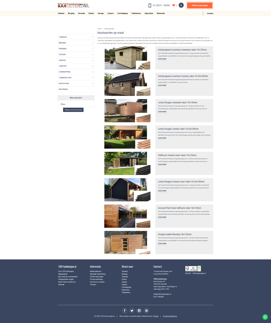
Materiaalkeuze (95, 271)
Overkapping (122, 13)
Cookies (93, 285)
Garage (101, 13)
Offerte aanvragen (200, 5)
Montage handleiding (97, 274)
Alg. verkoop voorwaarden (67, 277)
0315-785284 (158, 297)
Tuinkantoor (136, 13)
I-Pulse (155, 316)
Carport (110, 13)
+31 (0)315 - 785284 (161, 5)
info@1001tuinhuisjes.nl (162, 294)
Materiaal (161, 13)
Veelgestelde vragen (66, 279)
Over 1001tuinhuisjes (66, 271)
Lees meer (162, 59)
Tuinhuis (61, 13)
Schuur (91, 13)
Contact (210, 13)
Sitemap (61, 285)
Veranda (81, 13)
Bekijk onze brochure (73, 110)
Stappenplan (62, 274)
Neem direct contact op (66, 282)
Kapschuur (149, 13)
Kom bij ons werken (97, 282)
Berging (71, 13)
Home (99, 29)
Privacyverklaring (96, 279)
